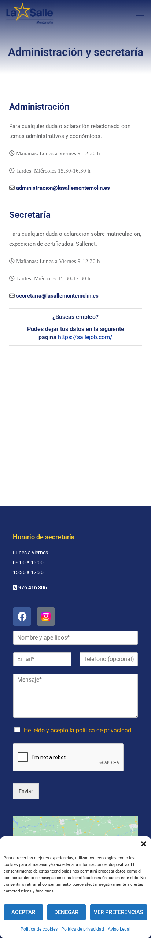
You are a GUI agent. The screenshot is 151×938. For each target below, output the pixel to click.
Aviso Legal (119, 929)
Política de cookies (39, 929)
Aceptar (23, 912)
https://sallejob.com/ (85, 337)
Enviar (26, 791)
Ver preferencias (118, 912)
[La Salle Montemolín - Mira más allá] (29, 15)
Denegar (66, 912)
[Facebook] (22, 616)
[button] (143, 844)
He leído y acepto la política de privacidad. (78, 730)
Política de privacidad (82, 929)
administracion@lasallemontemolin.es (63, 188)
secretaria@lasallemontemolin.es (57, 295)
